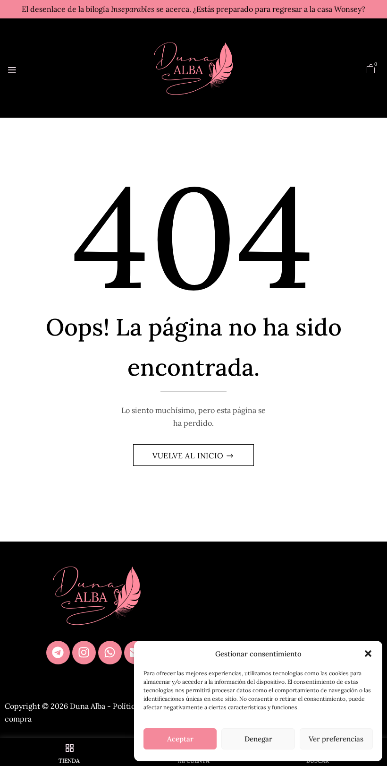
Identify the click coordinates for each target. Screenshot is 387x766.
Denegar (258, 738)
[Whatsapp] (110, 652)
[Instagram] (84, 652)
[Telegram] (58, 652)
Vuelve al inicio (189, 455)
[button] (368, 653)
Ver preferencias (336, 738)
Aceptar (180, 738)
